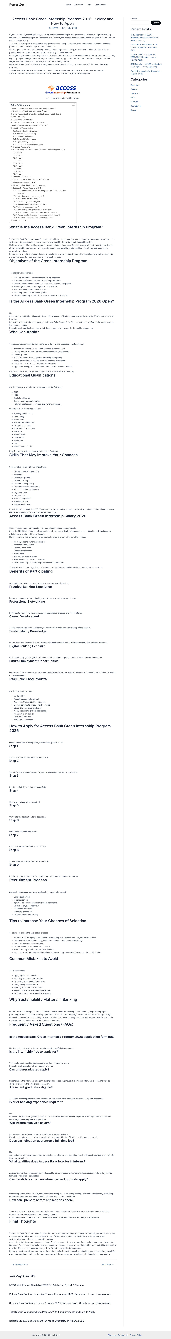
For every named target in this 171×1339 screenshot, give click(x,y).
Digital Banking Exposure (26, 142)
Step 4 (20, 161)
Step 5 (20, 163)
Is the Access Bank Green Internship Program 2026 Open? (37, 114)
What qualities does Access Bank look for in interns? (37, 212)
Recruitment (100, 4)
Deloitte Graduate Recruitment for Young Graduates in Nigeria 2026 (46, 1321)
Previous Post (20, 1264)
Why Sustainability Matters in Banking (29, 185)
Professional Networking (26, 134)
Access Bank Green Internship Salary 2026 (30, 125)
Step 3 (20, 158)
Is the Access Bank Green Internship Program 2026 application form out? (41, 192)
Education (78, 4)
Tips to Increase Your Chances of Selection (31, 179)
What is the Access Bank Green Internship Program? (34, 108)
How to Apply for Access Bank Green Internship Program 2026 (39, 150)
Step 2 (20, 155)
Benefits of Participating (22, 128)
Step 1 (19, 153)
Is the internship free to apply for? (30, 196)
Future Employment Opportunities (30, 144)
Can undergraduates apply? (28, 199)
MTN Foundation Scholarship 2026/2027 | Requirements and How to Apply (144, 57)
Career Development (25, 136)
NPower (134, 102)
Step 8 (20, 171)
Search (134, 19)
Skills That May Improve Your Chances (28, 122)
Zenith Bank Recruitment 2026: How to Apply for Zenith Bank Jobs (144, 47)
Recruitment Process (21, 177)
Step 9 (20, 174)
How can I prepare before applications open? (35, 218)
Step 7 (19, 169)
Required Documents (21, 147)
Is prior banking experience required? (31, 204)
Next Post (107, 1264)
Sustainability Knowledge (26, 139)
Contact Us (123, 1335)
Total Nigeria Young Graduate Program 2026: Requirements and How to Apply (52, 1312)
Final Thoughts (19, 220)
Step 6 (20, 166)
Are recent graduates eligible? (28, 202)
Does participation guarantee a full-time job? (34, 210)
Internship (135, 93)
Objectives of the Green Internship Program (30, 111)
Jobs (89, 4)
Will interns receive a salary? (28, 207)
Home (68, 4)
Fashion (134, 89)
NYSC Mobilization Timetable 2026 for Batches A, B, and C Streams (46, 1285)
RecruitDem (17, 4)
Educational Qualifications (23, 119)
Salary (133, 110)
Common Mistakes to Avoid (24, 182)
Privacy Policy (136, 1335)
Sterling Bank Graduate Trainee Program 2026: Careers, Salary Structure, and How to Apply (60, 1303)
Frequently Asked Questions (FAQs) (28, 188)
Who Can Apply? (19, 117)
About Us (112, 1335)
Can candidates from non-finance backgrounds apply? (38, 215)
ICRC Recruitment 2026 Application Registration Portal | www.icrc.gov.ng (145, 38)
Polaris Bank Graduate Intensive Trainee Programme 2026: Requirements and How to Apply (60, 1294)
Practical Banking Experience (27, 131)
